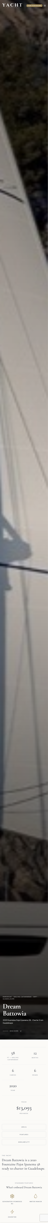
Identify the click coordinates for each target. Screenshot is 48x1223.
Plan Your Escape (34, 5)
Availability (24, 1142)
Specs (24, 1127)
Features (24, 1134)
